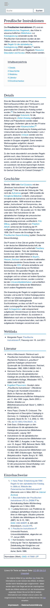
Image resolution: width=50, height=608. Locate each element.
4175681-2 (32, 556)
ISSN (13, 523)
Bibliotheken (26, 33)
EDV (19, 265)
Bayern (36, 256)
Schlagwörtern (15, 309)
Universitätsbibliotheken (21, 281)
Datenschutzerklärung (31, 605)
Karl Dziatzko (26, 184)
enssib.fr (26, 525)
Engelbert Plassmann (16, 385)
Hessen (7, 259)
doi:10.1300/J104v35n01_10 (24, 421)
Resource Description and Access (24, 51)
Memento (15, 492)
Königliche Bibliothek (13, 195)
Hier (34, 578)
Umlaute (25, 134)
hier (24, 578)
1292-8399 (20, 523)
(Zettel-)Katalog (23, 117)
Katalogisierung (10, 35)
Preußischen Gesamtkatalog (16, 235)
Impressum (13, 605)
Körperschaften (27, 126)
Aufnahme (16, 192)
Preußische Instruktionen (20, 338)
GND (24, 556)
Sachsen (16, 259)
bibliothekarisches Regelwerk (16, 30)
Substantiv (25, 115)
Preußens (39, 248)
